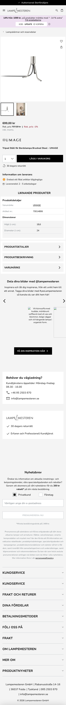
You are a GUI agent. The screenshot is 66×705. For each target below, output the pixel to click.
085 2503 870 (49, 689)
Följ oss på (12, 627)
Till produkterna (33, 19)
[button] (7, 109)
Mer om (8, 660)
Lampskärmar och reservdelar (21, 31)
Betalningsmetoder (20, 616)
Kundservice (13, 573)
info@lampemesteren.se (25, 398)
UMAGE (37, 205)
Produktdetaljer (16, 246)
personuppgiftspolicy (44, 558)
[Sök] (56, 10)
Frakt (7, 638)
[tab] (33, 572)
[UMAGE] (15, 140)
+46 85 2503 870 (21, 392)
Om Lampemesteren (19, 649)
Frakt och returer (19, 594)
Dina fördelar (15, 605)
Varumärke (12, 267)
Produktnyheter (17, 671)
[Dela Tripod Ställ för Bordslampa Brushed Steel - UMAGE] (61, 47)
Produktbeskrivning (18, 257)
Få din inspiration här (31, 350)
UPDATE (31, 24)
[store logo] (20, 10)
